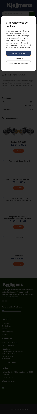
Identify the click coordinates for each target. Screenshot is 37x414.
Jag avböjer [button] (18, 58)
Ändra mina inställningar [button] (18, 63)
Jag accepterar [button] (18, 53)
